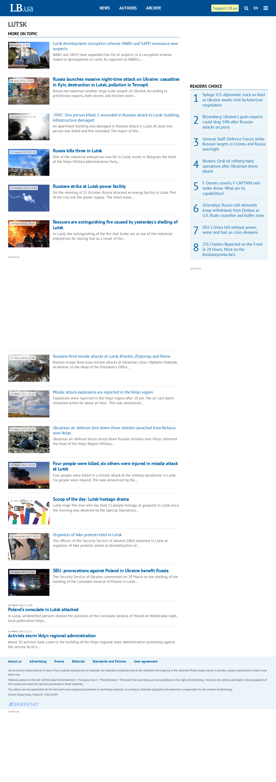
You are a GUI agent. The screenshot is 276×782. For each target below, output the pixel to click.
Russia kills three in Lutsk (77, 151)
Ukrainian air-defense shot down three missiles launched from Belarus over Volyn (114, 430)
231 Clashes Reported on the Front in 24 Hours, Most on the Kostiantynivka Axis (232, 249)
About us (15, 661)
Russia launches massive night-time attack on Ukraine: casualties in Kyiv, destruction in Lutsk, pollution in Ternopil (116, 81)
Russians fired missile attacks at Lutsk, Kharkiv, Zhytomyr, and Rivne (111, 356)
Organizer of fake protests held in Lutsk (87, 534)
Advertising (38, 661)
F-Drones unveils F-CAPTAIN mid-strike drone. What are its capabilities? (231, 188)
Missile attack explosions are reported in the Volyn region (103, 392)
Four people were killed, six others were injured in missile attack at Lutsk (115, 466)
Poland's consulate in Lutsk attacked (43, 609)
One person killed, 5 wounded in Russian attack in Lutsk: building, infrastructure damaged (116, 117)
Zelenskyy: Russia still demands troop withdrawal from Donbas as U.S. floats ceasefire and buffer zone (233, 210)
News (105, 8)
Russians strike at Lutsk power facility (89, 186)
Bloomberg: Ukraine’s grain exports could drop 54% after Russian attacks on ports (232, 122)
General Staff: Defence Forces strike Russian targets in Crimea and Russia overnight (233, 144)
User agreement (146, 661)
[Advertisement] (70, 302)
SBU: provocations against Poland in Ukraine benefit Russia (110, 570)
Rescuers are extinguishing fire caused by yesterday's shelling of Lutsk (115, 224)
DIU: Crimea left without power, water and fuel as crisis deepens (230, 230)
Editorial (78, 661)
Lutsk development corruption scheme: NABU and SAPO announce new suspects (115, 46)
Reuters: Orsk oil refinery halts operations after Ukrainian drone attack (230, 166)
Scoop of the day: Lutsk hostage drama (91, 499)
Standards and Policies (109, 661)
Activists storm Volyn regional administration (52, 636)
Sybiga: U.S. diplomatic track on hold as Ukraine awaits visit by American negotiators (233, 100)
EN (256, 8)
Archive (153, 8)
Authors (128, 8)
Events (59, 661)
